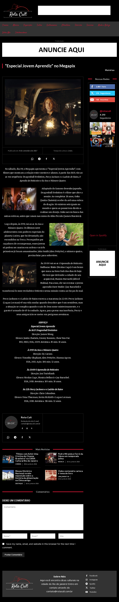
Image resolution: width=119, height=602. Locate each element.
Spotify (92, 584)
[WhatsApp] (32, 159)
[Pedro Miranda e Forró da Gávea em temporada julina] (51, 458)
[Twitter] (53, 159)
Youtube (93, 592)
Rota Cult (26, 417)
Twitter (92, 588)
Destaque (19, 483)
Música (61, 462)
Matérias (110, 70)
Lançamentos (63, 476)
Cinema (18, 464)
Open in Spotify (98, 235)
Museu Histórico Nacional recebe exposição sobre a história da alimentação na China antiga (26, 476)
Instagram (94, 580)
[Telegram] (39, 159)
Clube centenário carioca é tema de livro (70, 472)
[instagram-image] (96, 128)
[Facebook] (46, 159)
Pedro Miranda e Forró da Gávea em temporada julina (70, 456)
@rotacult (105, 111)
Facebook (93, 576)
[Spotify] (87, 584)
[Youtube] (87, 592)
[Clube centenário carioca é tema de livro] (51, 475)
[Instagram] (27, 428)
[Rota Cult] (11, 423)
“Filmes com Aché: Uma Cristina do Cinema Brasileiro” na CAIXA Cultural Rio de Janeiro (26, 457)
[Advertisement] (74, 10)
